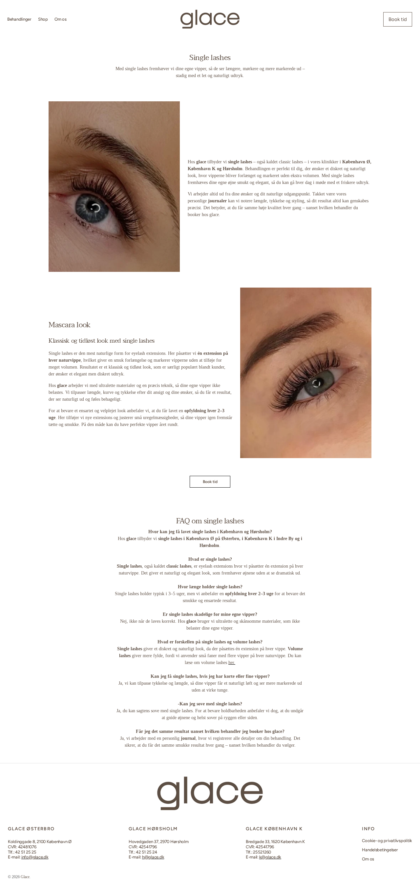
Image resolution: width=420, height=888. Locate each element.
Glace (25, 877)
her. (231, 662)
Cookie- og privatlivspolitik (387, 840)
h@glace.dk (153, 857)
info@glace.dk (35, 857)
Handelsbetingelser (380, 849)
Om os (368, 859)
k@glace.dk (270, 857)
